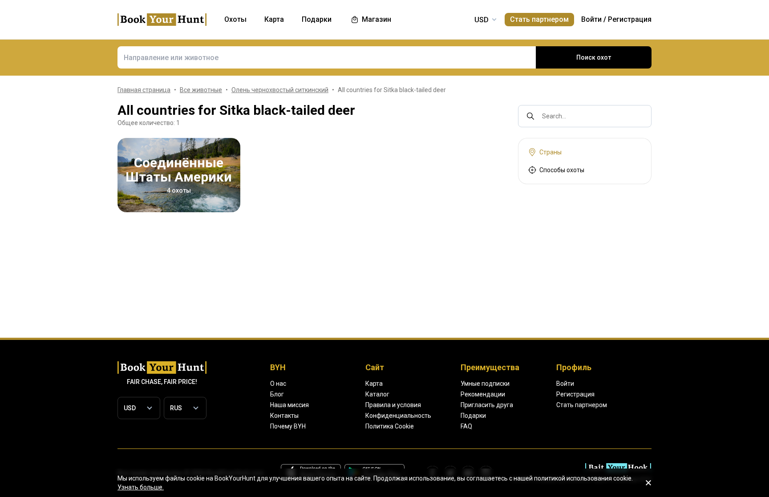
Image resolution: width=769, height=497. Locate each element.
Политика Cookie (389, 426)
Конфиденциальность (398, 415)
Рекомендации (483, 394)
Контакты (284, 415)
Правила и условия (393, 404)
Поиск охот (593, 57)
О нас (278, 383)
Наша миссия (289, 404)
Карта (374, 383)
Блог (277, 394)
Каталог (377, 394)
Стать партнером (539, 19)
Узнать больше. (140, 487)
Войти (591, 19)
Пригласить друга (487, 404)
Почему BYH (288, 426)
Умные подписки (485, 383)
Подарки (473, 415)
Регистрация (630, 19)
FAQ (466, 426)
